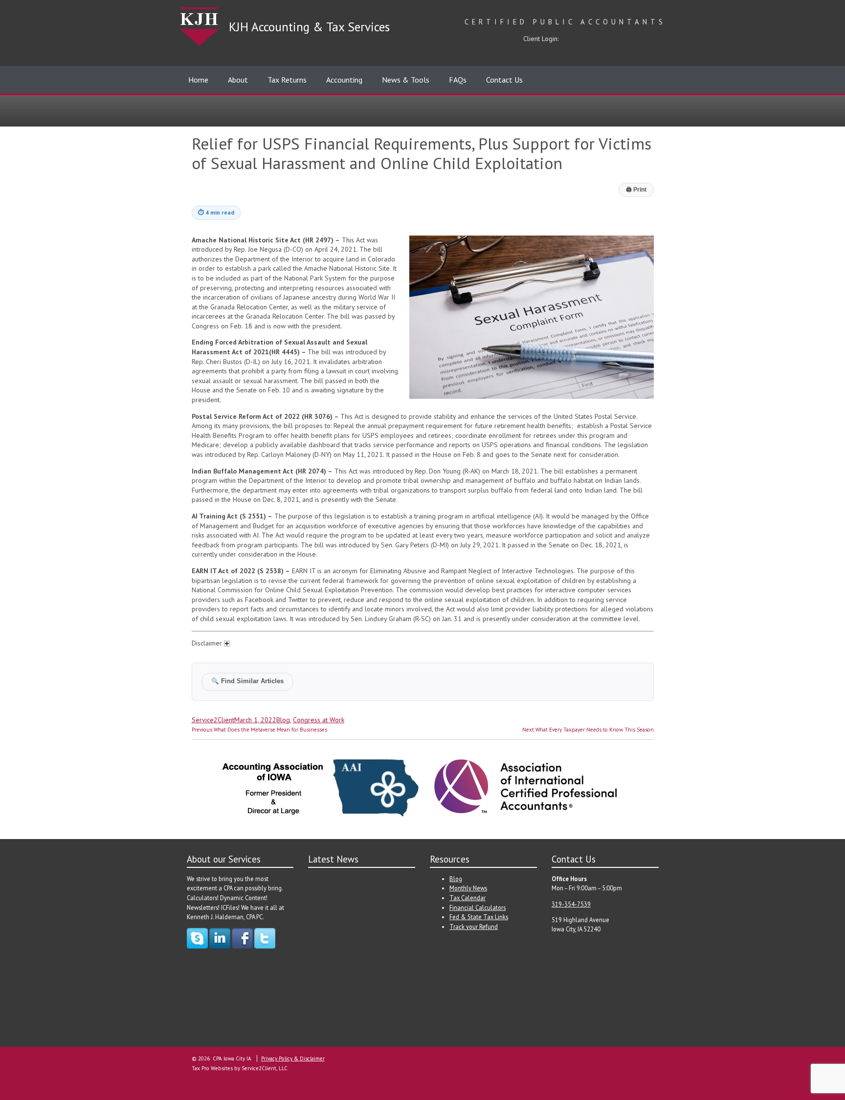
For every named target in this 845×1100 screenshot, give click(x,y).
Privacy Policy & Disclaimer (293, 1058)
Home (198, 80)
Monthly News (468, 888)
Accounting (344, 80)
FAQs (458, 80)
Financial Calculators (477, 907)
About (238, 80)
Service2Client (213, 719)
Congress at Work (318, 719)
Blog (283, 719)
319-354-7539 (571, 904)
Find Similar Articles (247, 681)
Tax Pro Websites (212, 1068)
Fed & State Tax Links (478, 917)
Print (636, 189)
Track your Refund (473, 926)
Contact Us (504, 80)
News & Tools (405, 80)
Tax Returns (287, 80)
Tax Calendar (467, 898)
